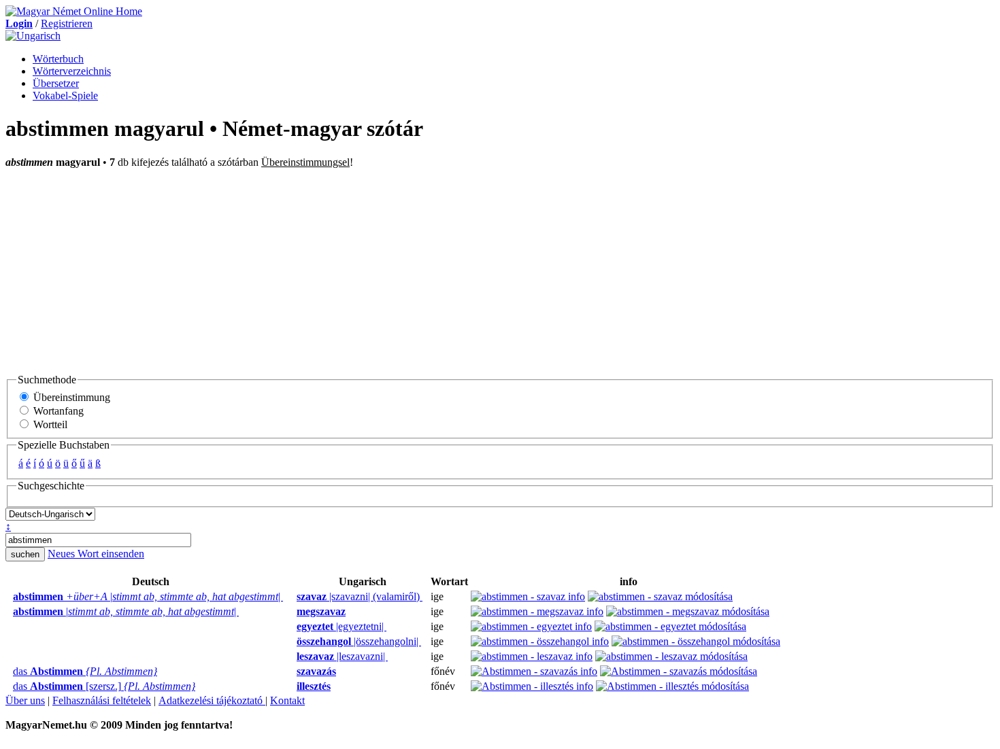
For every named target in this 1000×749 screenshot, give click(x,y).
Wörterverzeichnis (72, 71)
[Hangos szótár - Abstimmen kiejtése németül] (8, 671)
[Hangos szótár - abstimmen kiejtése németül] (8, 597)
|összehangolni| (359, 641)
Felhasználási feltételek (101, 700)
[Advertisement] (500, 270)
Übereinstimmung (70, 397)
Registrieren (67, 23)
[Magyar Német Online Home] (73, 11)
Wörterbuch (58, 59)
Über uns (25, 700)
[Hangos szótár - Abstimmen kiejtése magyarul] (292, 671)
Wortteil (49, 424)
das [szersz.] (104, 686)
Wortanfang (57, 411)
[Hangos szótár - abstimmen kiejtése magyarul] (292, 597)
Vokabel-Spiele (65, 95)
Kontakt (287, 700)
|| (148, 596)
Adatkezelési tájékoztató (212, 700)
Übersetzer (56, 83)
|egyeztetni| (341, 626)
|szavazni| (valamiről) (359, 596)
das (85, 671)
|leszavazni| (342, 656)
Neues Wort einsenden (96, 553)
